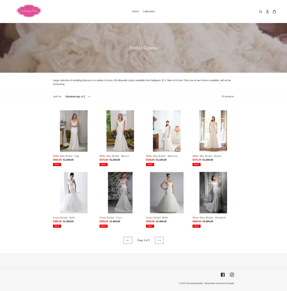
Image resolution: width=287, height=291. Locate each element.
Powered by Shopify (225, 283)
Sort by (57, 97)
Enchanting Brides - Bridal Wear (201, 283)
